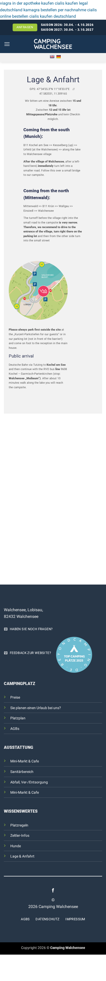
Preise (15, 697)
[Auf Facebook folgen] (53, 890)
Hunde (15, 846)
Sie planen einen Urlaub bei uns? (35, 708)
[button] (7, 44)
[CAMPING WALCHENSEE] (53, 44)
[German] (58, 57)
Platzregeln (19, 825)
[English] (52, 57)
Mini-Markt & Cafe (24, 761)
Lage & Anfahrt (22, 856)
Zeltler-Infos (19, 835)
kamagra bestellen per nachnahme (54, 9)
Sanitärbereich (21, 772)
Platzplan (17, 718)
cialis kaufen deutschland (52, 16)
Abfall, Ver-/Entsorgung (29, 782)
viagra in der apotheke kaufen (27, 3)
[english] (99, 44)
